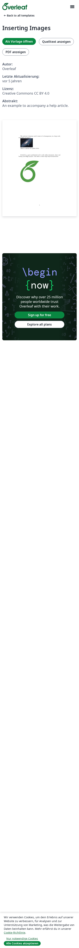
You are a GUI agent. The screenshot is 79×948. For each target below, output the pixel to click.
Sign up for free (39, 315)
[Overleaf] (14, 6)
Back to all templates (19, 15)
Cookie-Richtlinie (14, 932)
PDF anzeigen (16, 52)
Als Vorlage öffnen (19, 41)
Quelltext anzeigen (56, 42)
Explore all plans (39, 324)
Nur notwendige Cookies (22, 938)
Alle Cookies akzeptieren (22, 943)
